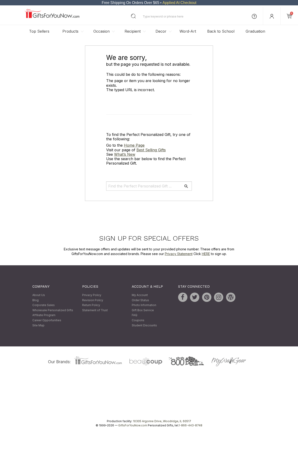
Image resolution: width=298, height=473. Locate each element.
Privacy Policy (91, 295)
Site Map (38, 325)
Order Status (140, 300)
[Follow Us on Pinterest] (206, 297)
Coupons (138, 320)
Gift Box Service (143, 310)
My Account (140, 295)
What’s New (124, 154)
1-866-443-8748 (190, 425)
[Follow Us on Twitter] (194, 297)
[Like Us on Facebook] (182, 297)
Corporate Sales (43, 305)
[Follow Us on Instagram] (218, 297)
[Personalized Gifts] (52, 17)
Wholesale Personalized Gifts (52, 310)
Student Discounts (144, 325)
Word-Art (187, 31)
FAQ (134, 315)
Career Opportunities (46, 320)
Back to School (220, 31)
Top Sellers (39, 31)
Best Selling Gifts (151, 150)
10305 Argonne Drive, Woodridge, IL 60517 (162, 421)
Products (70, 31)
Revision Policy (92, 300)
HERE (206, 254)
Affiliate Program (43, 315)
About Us (38, 295)
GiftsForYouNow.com (132, 425)
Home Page (134, 145)
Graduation (255, 31)
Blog (35, 300)
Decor (161, 31)
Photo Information (144, 305)
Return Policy (91, 305)
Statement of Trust (95, 310)
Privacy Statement (179, 254)
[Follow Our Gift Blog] (230, 297)
